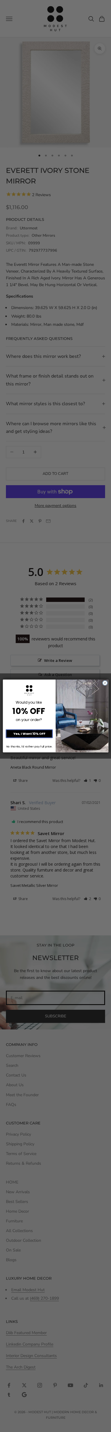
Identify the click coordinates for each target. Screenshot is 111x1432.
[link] (29, 690)
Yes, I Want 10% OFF (29, 734)
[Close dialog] (104, 683)
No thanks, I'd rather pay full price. (29, 746)
